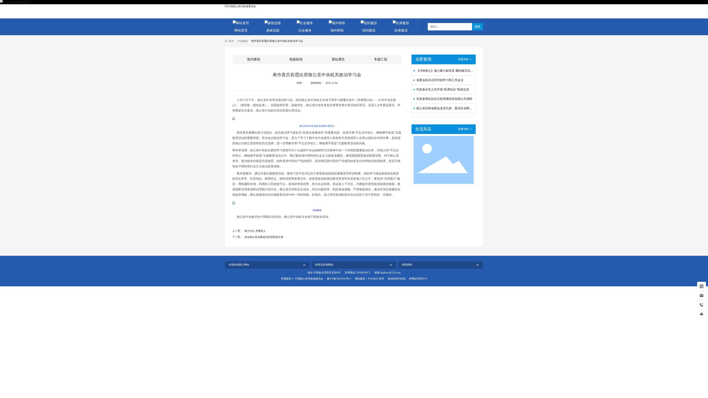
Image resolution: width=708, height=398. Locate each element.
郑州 (381, 278)
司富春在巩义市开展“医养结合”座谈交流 (442, 89)
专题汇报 (380, 59)
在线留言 (477, 6)
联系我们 (462, 6)
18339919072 (363, 272)
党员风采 (423, 129)
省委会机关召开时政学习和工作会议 (440, 80)
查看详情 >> (465, 59)
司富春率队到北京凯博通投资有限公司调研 (444, 98)
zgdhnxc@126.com (391, 272)
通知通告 (338, 59)
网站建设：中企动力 (366, 278)
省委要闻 (423, 59)
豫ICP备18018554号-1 (339, 278)
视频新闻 (296, 59)
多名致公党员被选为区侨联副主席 (263, 237)
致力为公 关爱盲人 (255, 231)
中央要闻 (242, 41)
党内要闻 (253, 59)
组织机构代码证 (397, 278)
